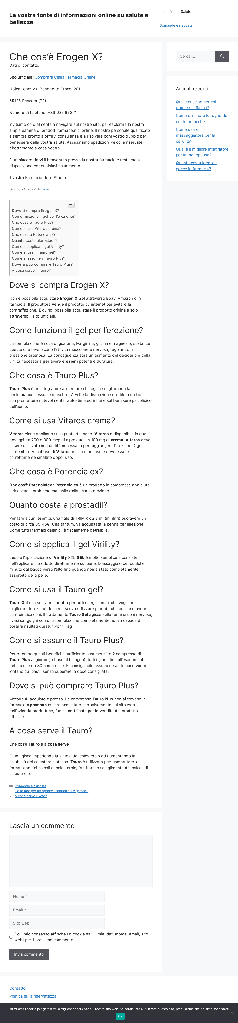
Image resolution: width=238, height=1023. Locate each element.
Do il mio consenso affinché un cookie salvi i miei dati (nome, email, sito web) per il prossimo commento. (81, 937)
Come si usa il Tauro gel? (34, 252)
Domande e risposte (176, 25)
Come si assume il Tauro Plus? (38, 258)
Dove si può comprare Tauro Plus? (42, 264)
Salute (186, 11)
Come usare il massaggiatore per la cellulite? (195, 135)
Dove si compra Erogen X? (35, 210)
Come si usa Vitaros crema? (36, 228)
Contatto (17, 988)
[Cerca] (222, 56)
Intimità (165, 11)
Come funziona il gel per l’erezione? (43, 216)
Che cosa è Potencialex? (33, 234)
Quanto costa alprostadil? (34, 240)
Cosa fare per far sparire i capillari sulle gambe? (51, 791)
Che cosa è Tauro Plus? (32, 222)
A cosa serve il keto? (31, 796)
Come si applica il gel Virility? (38, 246)
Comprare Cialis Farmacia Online (65, 77)
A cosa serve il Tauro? (31, 270)
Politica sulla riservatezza (32, 996)
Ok (120, 1016)
